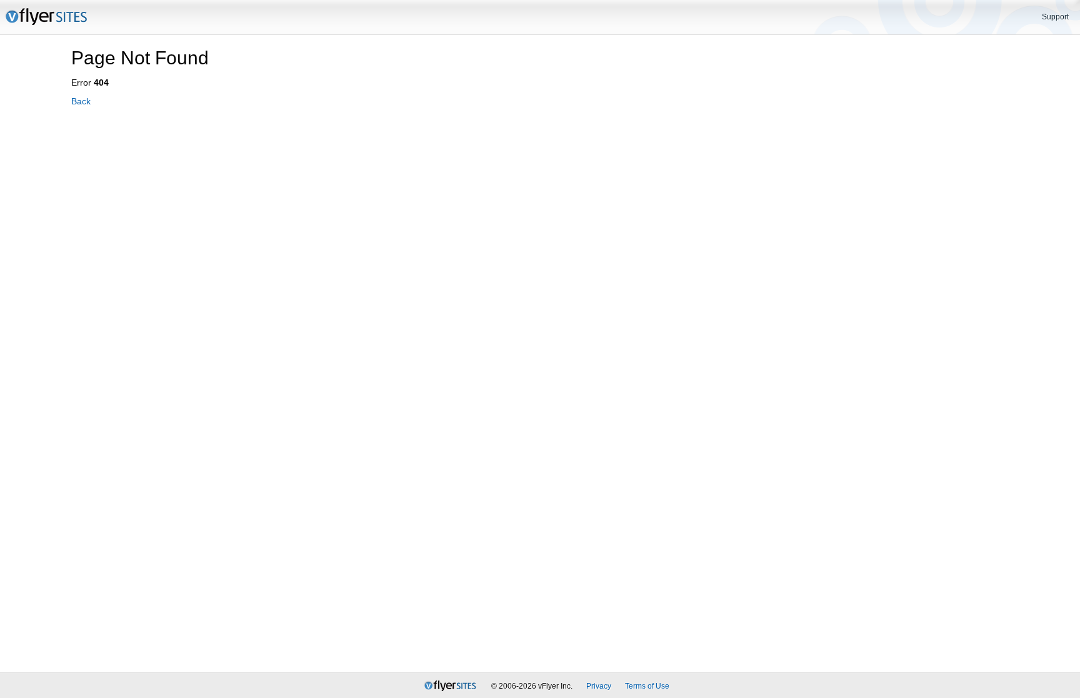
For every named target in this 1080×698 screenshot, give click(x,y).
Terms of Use (647, 686)
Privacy (598, 686)
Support (1055, 16)
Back (81, 101)
